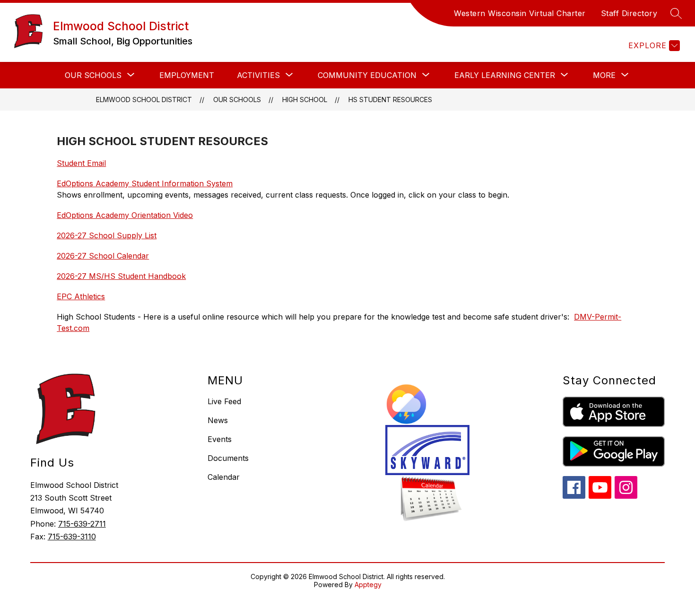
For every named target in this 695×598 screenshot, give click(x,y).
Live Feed (224, 401)
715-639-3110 (72, 536)
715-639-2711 (82, 524)
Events (220, 439)
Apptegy (368, 585)
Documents (228, 458)
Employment (186, 75)
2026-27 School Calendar (103, 255)
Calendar (224, 477)
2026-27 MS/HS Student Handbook (121, 276)
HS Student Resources (390, 99)
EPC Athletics (81, 296)
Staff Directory (629, 13)
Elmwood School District (144, 99)
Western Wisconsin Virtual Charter (520, 13)
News (218, 420)
